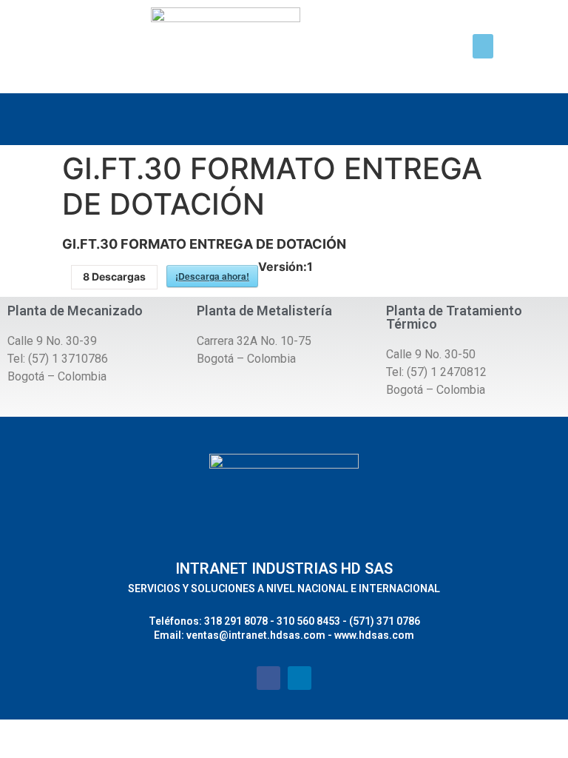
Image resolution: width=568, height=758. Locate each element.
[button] (483, 46)
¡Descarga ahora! (212, 276)
